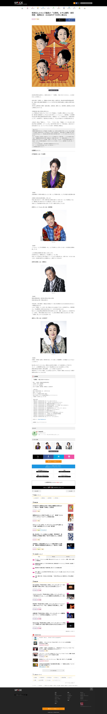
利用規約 (81, 698)
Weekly (53, 556)
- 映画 (55, 703)
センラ (70, 677)
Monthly (67, 556)
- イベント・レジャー (58, 695)
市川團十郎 (42, 677)
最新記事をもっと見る (69, 631)
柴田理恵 (49, 498)
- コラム (68, 698)
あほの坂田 (41, 680)
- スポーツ (56, 701)
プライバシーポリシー (84, 700)
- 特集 (68, 700)
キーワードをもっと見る (69, 682)
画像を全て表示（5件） (54, 90)
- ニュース (69, 694)
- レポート (69, 697)
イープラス (34, 685)
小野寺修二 (56, 498)
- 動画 (68, 692)
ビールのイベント (57, 680)
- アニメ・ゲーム (57, 698)
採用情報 (81, 697)
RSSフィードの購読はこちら (54, 461)
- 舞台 (55, 694)
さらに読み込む (53, 670)
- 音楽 (55, 692)
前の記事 (36, 491)
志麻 (35, 680)
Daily (39, 556)
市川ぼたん (56, 677)
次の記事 (70, 491)
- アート (55, 700)
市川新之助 (49, 677)
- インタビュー (69, 695)
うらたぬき (48, 680)
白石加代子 (36, 498)
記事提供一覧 (82, 694)
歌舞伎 (35, 677)
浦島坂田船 (64, 677)
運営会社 (81, 692)
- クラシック (56, 697)
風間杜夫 (43, 498)
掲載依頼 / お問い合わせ (84, 695)
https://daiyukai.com (42, 419)
